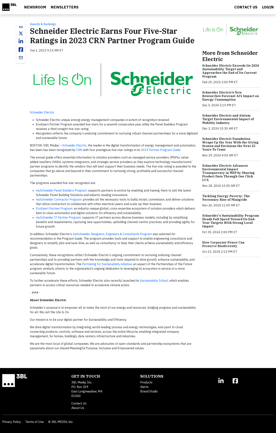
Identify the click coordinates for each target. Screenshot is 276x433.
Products (146, 382)
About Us (77, 408)
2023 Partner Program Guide (160, 150)
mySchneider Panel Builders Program (61, 190)
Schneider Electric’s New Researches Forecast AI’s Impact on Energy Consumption (230, 96)
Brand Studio (149, 391)
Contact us (245, 7)
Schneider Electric (42, 112)
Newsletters (64, 7)
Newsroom (35, 7)
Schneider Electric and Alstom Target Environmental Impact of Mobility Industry (228, 119)
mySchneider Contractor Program (58, 199)
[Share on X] (21, 33)
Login (268, 7)
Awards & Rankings (43, 24)
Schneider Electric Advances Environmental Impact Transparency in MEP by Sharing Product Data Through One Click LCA (228, 173)
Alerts (144, 387)
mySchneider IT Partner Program (58, 217)
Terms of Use (34, 422)
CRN (79, 150)
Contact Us (79, 403)
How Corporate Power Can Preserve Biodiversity (223, 244)
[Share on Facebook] (21, 50)
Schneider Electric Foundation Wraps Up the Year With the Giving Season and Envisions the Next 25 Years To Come (230, 144)
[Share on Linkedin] (21, 41)
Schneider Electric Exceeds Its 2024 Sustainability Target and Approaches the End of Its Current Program (230, 71)
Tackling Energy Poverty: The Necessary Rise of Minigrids (226, 197)
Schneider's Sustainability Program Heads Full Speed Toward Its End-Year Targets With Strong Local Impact (230, 221)
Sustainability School (154, 280)
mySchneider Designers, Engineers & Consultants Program (112, 234)
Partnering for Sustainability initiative (107, 264)
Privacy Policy (11, 422)
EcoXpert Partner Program (54, 208)
